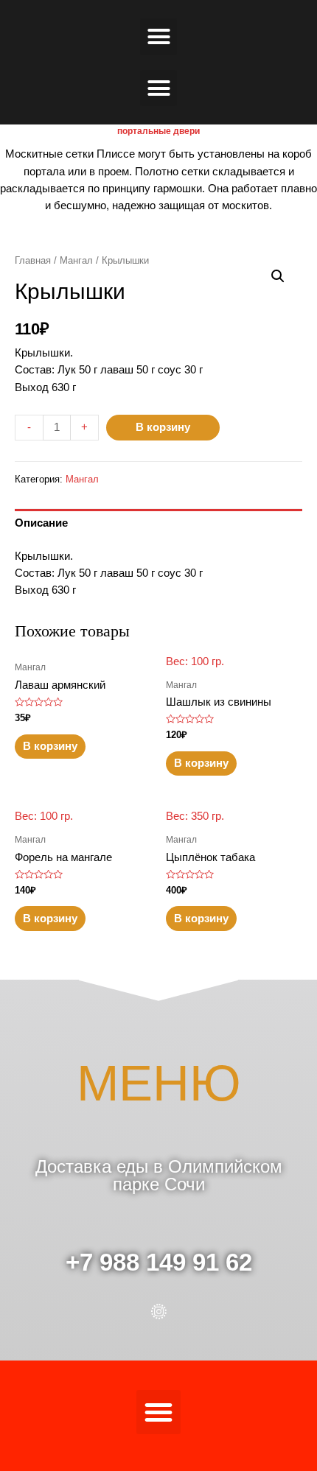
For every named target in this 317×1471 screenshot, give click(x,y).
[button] (158, 36)
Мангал (76, 260)
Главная (33, 260)
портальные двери (158, 131)
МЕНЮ (159, 1083)
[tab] (158, 523)
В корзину (163, 427)
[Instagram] (159, 1311)
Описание (41, 523)
